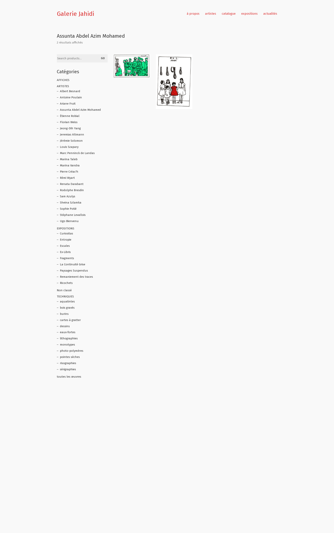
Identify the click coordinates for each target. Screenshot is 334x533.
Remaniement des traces (76, 276)
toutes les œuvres (69, 376)
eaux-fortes (67, 332)
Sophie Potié (68, 208)
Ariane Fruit (68, 103)
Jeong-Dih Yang (70, 128)
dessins (65, 326)
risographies (68, 363)
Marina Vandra (70, 165)
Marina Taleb (69, 159)
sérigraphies (68, 369)
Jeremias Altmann (72, 134)
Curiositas (66, 233)
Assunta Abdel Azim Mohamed (80, 110)
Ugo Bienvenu (69, 221)
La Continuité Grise (72, 264)
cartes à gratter (70, 320)
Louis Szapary (69, 147)
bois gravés (67, 307)
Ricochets (66, 283)
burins (64, 314)
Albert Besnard (70, 91)
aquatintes (67, 301)
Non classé (64, 290)
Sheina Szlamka (70, 202)
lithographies (69, 338)
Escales (65, 246)
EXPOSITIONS (65, 228)
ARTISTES (63, 86)
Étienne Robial (69, 116)
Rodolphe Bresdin (72, 190)
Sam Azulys (67, 196)
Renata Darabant (72, 184)
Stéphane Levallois (73, 215)
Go (103, 58)
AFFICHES (63, 80)
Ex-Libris (65, 252)
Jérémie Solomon (71, 140)
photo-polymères (71, 350)
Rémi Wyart (67, 178)
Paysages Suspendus (74, 270)
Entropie (65, 239)
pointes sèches (70, 357)
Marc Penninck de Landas (77, 153)
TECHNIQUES (65, 296)
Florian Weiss (69, 122)
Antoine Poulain (71, 97)
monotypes (67, 344)
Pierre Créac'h (69, 171)
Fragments (67, 258)
